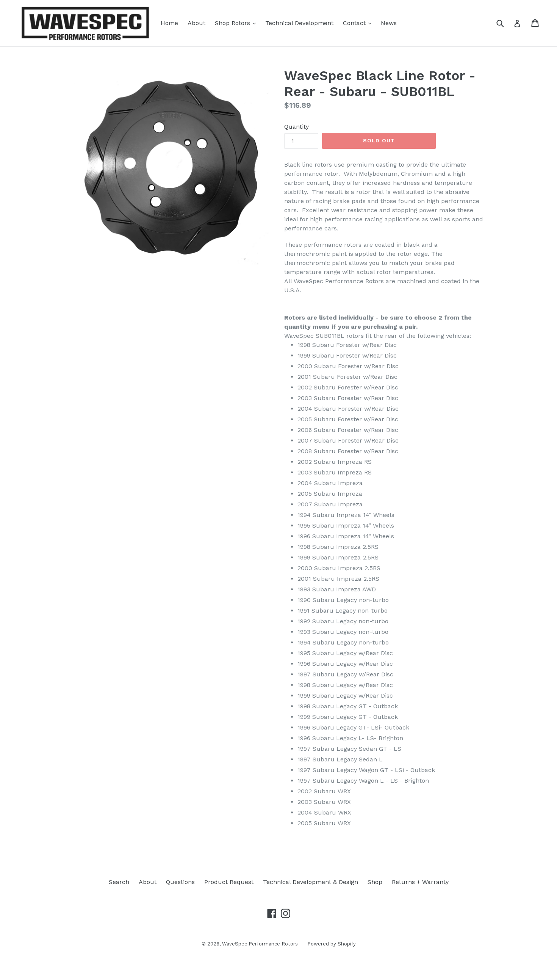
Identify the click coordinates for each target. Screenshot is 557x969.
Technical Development (299, 23)
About (196, 23)
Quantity (296, 126)
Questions (180, 881)
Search (119, 881)
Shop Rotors (237, 23)
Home (169, 23)
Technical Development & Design (310, 881)
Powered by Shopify (331, 944)
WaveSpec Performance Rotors (260, 944)
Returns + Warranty (420, 881)
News (389, 23)
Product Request (228, 881)
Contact (359, 23)
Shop (375, 881)
